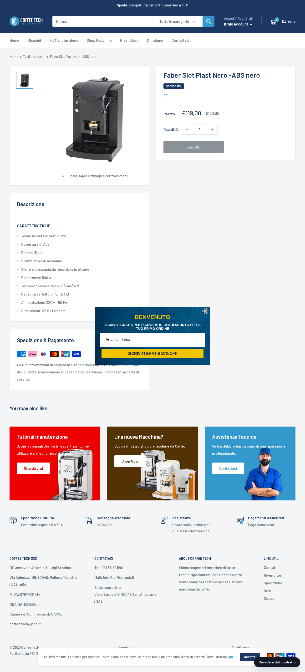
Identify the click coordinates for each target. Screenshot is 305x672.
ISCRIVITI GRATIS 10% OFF (152, 353)
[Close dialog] (205, 311)
